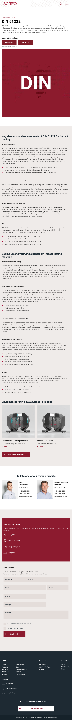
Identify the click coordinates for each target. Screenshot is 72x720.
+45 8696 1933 (24, 491)
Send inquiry (14, 634)
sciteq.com (11, 553)
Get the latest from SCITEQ (36, 701)
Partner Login (20, 674)
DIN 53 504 (9, 42)
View (5, 446)
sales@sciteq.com (25, 496)
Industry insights (21, 669)
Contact (18, 672)
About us (5, 669)
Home (4, 665)
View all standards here (9, 47)
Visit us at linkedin (36, 709)
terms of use (18, 628)
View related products (16, 454)
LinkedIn (42, 669)
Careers (4, 674)
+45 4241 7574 (59, 494)
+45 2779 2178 (24, 494)
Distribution (5, 672)
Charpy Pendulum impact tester (15, 440)
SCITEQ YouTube (44, 667)
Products (5, 667)
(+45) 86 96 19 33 (14, 541)
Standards (5, 17)
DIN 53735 (25, 42)
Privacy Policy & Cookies (50, 717)
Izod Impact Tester (45, 440)
